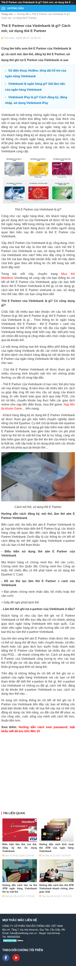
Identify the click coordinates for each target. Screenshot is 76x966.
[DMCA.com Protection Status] (13, 941)
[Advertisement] (38, 774)
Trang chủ (7, 14)
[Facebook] (5, 957)
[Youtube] (16, 957)
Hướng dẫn (23, 14)
